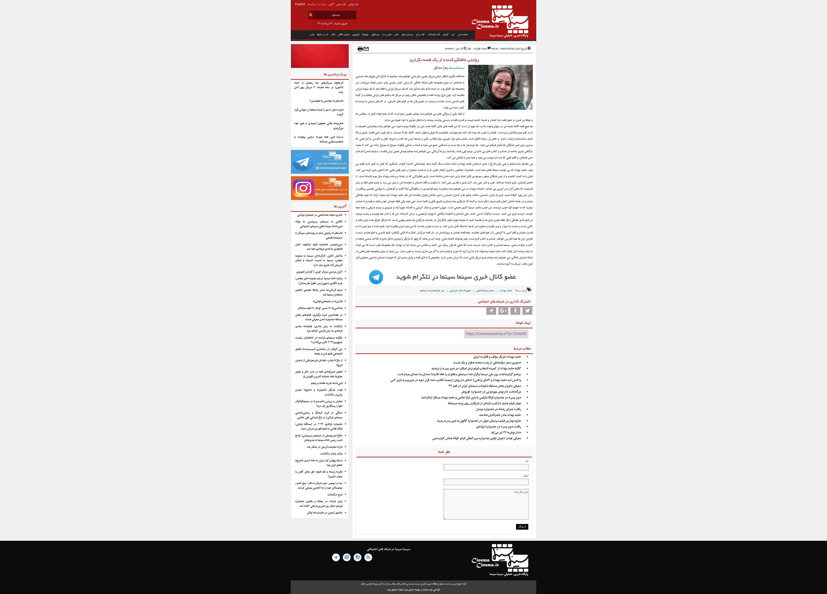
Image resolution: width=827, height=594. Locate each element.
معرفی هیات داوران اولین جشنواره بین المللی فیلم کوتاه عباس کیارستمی (476, 438)
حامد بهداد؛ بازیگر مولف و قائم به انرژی (497, 357)
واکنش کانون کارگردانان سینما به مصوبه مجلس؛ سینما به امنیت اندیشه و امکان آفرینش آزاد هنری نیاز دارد (318, 261)
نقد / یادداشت (433, 34)
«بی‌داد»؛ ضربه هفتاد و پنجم (326, 383)
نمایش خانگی (344, 34)
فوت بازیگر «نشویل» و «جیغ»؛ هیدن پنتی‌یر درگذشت (318, 392)
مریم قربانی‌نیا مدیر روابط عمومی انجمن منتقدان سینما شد (318, 292)
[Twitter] (527, 311)
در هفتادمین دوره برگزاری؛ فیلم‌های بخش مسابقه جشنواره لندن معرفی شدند (318, 317)
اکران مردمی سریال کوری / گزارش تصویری (319, 272)
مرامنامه (311, 4)
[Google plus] (503, 311)
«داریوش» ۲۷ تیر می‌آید (506, 432)
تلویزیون (355, 34)
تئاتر (333, 34)
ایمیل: (526, 475)
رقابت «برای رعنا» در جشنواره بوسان (498, 409)
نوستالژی (375, 34)
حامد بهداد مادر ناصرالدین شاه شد (500, 415)
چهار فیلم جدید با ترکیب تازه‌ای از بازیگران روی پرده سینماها (484, 403)
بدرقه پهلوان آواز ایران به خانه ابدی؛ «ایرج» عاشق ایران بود (318, 463)
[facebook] (515, 311)
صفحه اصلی (463, 34)
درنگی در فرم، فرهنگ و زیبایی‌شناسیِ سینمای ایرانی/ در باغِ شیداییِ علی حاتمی (318, 415)
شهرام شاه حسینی (460, 290)
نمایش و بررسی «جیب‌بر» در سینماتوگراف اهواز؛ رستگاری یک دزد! (318, 403)
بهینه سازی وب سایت (409, 590)
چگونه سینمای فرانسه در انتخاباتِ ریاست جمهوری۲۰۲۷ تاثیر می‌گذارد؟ (318, 340)
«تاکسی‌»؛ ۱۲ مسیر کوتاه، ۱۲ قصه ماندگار (320, 308)
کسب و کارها (322, 34)
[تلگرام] (336, 557)
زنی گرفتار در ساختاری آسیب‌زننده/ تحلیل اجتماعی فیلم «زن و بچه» (318, 351)
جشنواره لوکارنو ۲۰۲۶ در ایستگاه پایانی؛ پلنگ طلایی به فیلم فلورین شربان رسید (318, 426)
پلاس (312, 34)
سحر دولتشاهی (485, 290)
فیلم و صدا (386, 34)
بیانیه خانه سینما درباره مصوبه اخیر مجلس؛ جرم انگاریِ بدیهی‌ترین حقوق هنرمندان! (318, 280)
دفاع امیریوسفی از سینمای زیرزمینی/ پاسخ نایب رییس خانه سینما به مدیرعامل (318, 438)
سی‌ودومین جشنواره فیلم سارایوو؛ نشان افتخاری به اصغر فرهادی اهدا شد (318, 246)
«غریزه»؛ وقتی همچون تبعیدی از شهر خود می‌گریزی (318, 125)
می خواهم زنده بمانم (432, 290)
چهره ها (365, 34)
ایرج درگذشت (334, 494)
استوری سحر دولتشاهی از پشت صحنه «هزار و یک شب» (487, 362)
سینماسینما (457, 68)
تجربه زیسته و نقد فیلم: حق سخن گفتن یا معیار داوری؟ (318, 474)
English (300, 4)
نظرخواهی (353, 4)
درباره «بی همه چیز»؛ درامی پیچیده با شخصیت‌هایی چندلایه (318, 139)
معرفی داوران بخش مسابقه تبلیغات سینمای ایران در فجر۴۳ (485, 386)
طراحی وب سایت (431, 590)
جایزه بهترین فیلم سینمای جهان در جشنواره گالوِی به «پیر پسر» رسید (479, 421)
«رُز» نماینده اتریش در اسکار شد (324, 447)
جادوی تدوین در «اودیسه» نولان (324, 512)
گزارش (446, 34)
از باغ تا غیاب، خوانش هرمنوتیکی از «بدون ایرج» (318, 362)
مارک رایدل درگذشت (331, 453)
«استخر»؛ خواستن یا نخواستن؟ (326, 101)
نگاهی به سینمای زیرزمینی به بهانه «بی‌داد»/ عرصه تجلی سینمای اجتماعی (318, 224)
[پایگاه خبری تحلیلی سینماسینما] (505, 22)
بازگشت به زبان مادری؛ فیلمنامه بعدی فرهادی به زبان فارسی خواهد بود (318, 328)
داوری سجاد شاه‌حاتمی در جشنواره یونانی (319, 215)
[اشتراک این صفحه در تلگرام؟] (491, 311)
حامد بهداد (505, 290)
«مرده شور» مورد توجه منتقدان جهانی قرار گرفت (318, 112)
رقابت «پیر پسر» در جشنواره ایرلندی (498, 426)
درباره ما (322, 4)
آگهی (331, 4)
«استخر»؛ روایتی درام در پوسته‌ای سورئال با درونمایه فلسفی (318, 235)
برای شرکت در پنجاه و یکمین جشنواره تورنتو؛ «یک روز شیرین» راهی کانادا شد (318, 503)
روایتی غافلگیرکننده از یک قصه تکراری (444, 60)
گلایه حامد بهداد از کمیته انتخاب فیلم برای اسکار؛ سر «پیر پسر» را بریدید (476, 368)
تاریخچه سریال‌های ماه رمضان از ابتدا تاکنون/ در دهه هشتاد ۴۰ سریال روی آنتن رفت (318, 88)
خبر (453, 34)
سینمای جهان (407, 34)
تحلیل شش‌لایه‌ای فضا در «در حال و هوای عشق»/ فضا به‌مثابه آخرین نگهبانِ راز (318, 374)
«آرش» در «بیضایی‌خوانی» (327, 301)
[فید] (368, 557)
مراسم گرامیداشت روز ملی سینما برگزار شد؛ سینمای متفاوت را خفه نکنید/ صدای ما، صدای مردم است (459, 374)
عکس (396, 34)
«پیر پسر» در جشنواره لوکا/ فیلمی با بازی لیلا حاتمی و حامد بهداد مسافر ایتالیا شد (471, 397)
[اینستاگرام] (357, 557)
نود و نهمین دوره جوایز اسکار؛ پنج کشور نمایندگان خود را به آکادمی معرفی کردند (318, 485)
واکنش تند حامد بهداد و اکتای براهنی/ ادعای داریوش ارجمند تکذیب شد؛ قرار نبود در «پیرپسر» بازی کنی (455, 380)
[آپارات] (347, 557)
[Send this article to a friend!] (366, 49)
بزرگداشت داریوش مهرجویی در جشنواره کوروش (491, 391)
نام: (527, 461)
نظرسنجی (341, 4)
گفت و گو (420, 34)
